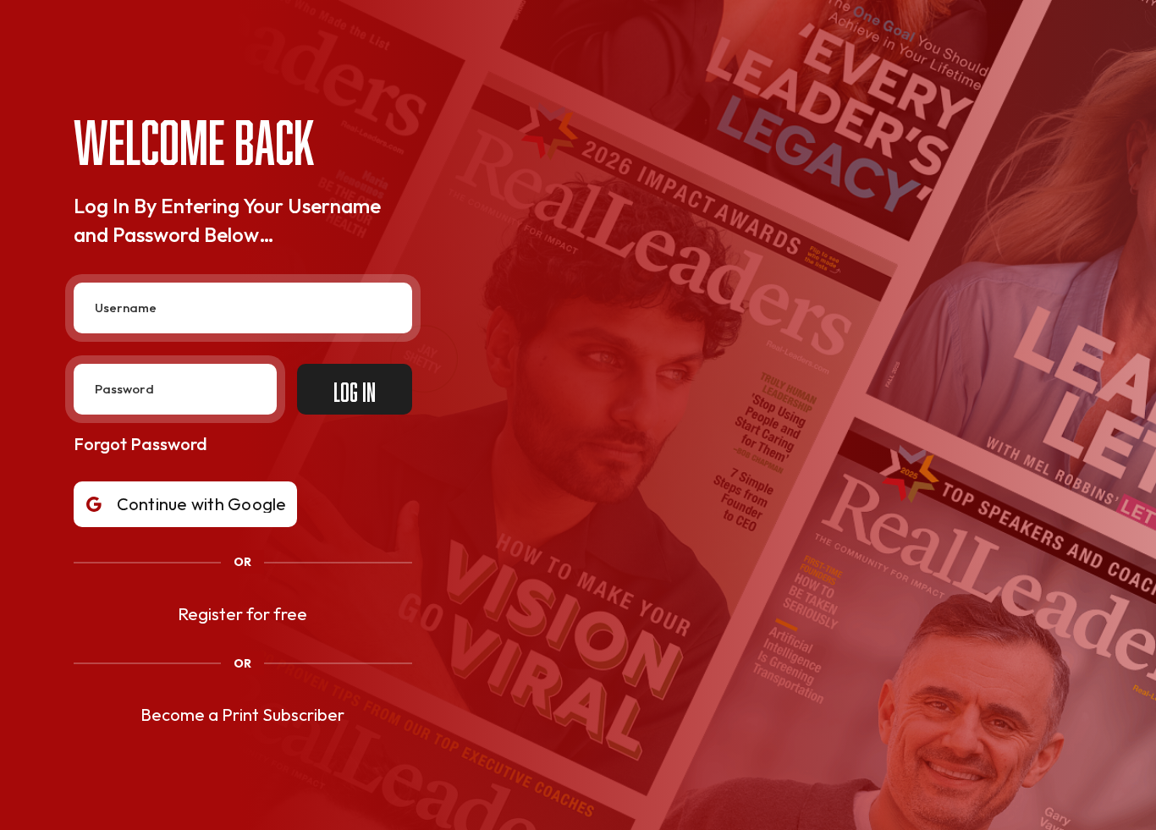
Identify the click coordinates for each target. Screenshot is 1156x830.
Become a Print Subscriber (242, 714)
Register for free (242, 613)
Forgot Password (140, 443)
